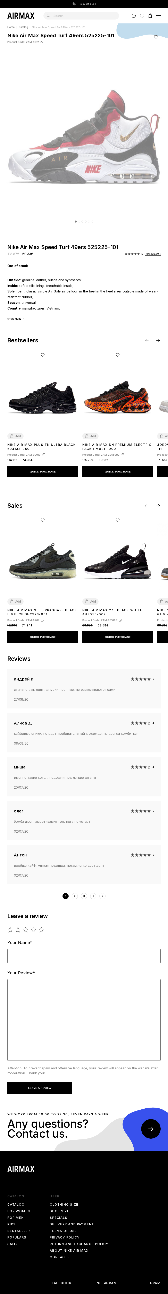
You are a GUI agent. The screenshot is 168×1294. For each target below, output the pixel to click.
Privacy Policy (64, 1237)
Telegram (151, 1283)
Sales (13, 1244)
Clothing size (64, 1204)
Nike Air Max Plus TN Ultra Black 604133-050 (41, 447)
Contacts (60, 1257)
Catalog (23, 27)
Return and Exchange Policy (79, 1244)
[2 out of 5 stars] (18, 929)
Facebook (61, 1283)
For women (18, 1211)
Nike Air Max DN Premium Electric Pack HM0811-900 (117, 447)
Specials (58, 1217)
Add (18, 436)
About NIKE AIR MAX (69, 1250)
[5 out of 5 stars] (41, 929)
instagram (106, 1283)
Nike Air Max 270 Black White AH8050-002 (112, 612)
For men (15, 1217)
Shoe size (59, 1211)
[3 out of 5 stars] (26, 929)
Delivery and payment (72, 1224)
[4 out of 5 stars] (34, 929)
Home (11, 27)
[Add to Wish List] (156, 37)
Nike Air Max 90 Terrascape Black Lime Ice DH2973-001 (42, 612)
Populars (16, 1237)
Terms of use (63, 1231)
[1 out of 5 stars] (10, 929)
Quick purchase (43, 471)
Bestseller (18, 1231)
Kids (11, 1224)
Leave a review (40, 1088)
